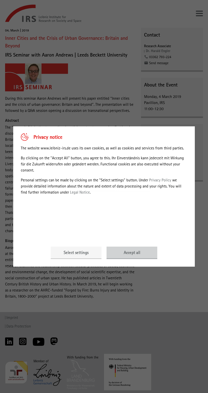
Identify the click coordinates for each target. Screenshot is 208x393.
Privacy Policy (160, 180)
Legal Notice (80, 192)
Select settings (76, 252)
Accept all (132, 252)
